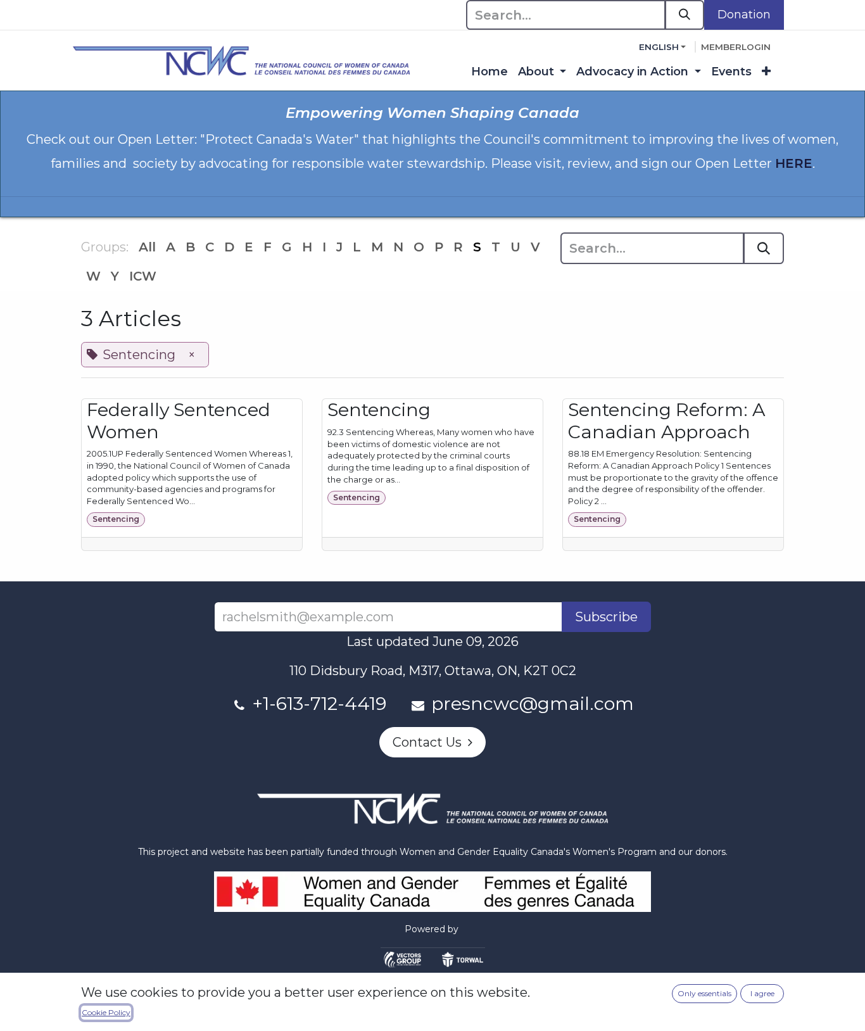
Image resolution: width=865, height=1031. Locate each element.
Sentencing (115, 519)
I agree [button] (762, 993)
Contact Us (430, 742)
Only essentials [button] (704, 993)
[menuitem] (489, 71)
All (147, 247)
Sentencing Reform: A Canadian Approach (666, 420)
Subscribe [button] (606, 616)
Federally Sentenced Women (178, 420)
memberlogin (736, 47)
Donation (744, 15)
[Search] (684, 15)
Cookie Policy (106, 1012)
